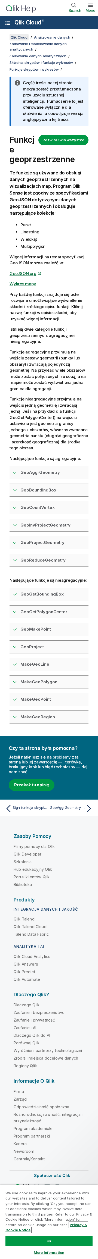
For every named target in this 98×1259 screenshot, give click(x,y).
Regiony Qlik (25, 1065)
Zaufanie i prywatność (34, 1020)
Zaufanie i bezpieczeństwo (39, 1012)
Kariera (20, 1143)
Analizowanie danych (52, 37)
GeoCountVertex (37, 507)
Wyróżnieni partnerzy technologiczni (48, 1050)
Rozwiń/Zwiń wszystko (63, 140)
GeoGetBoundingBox (42, 594)
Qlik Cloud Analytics (32, 956)
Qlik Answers (26, 964)
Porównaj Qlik (26, 1043)
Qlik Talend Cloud (30, 926)
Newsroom (24, 1151)
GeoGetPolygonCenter (43, 611)
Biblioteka (23, 884)
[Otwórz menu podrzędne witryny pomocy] (8, 23)
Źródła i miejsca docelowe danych (46, 1058)
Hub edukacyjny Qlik (33, 869)
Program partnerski (32, 1136)
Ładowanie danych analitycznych (38, 56)
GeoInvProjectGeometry (45, 525)
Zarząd (20, 1099)
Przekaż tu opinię (31, 784)
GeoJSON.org (23, 273)
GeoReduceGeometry (43, 560)
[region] (49, 1222)
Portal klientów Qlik (32, 877)
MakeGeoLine (34, 664)
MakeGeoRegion (37, 716)
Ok (49, 1241)
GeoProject (32, 646)
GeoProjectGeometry (42, 542)
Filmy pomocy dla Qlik (34, 846)
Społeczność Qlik (52, 1175)
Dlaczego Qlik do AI (32, 1035)
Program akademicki (33, 1128)
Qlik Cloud (29, 22)
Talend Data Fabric (31, 934)
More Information (49, 1252)
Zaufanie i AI (25, 1027)
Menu (90, 10)
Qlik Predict (24, 971)
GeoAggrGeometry (40, 472)
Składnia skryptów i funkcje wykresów (41, 62)
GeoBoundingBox (38, 490)
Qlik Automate (27, 979)
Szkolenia (23, 861)
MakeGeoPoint (35, 699)
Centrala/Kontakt (29, 1159)
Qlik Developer (27, 854)
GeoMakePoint (35, 629)
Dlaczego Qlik (26, 1005)
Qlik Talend (24, 919)
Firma (19, 1091)
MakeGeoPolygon (38, 681)
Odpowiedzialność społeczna (41, 1106)
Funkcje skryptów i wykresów (34, 69)
